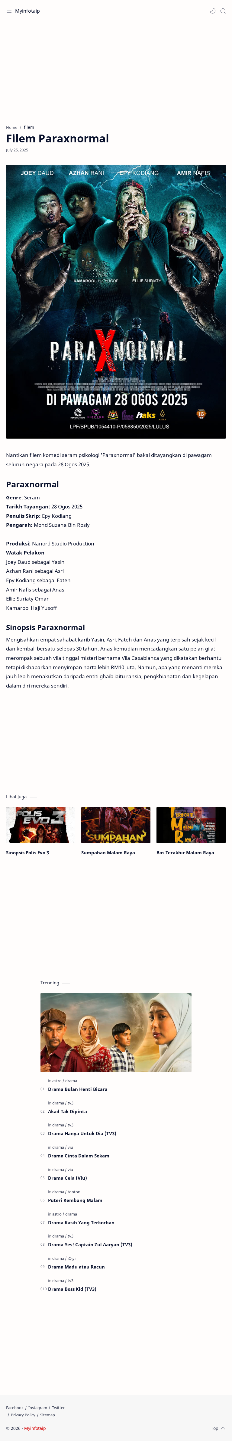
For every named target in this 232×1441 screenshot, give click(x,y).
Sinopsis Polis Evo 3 (27, 852)
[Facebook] (15, 1408)
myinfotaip (85, 1428)
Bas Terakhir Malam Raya (185, 852)
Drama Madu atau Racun (76, 1267)
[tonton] (74, 1191)
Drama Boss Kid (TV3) (72, 1289)
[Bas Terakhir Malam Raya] (191, 825)
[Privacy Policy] (23, 1415)
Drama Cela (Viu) (67, 1178)
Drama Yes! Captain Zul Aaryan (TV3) (90, 1244)
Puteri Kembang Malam (75, 1200)
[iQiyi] (72, 1258)
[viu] (70, 1147)
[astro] (58, 1080)
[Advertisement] (116, 70)
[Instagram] (37, 1408)
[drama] (71, 1080)
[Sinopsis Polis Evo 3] (40, 825)
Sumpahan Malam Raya (108, 852)
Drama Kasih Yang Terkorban (81, 1222)
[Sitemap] (47, 1415)
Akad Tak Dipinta (67, 1111)
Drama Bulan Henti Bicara (78, 1089)
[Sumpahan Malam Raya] (115, 825)
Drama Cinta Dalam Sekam (78, 1156)
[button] (212, 10)
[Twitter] (58, 1408)
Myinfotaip (27, 11)
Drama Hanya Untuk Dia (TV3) (82, 1133)
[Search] (222, 10)
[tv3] (70, 1103)
